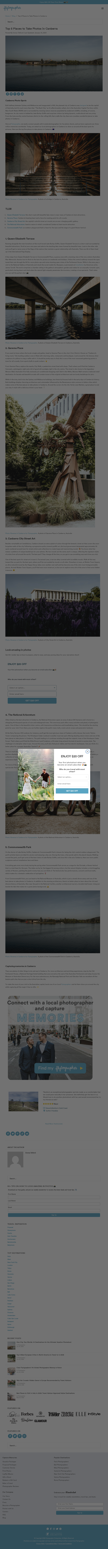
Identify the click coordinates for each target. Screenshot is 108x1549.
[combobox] (71, 777)
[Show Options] (86, 777)
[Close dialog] (87, 751)
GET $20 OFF (72, 791)
